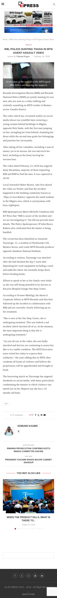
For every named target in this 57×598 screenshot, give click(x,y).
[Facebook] (15, 575)
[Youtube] (42, 575)
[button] (5, 504)
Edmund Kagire (23, 56)
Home (5, 39)
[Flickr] (35, 575)
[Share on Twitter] (38, 415)
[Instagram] (28, 575)
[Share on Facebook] (35, 415)
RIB (6, 404)
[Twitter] (21, 575)
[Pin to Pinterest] (41, 415)
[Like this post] (32, 415)
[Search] (54, 4)
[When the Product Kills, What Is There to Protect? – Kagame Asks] (28, 496)
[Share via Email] (45, 415)
